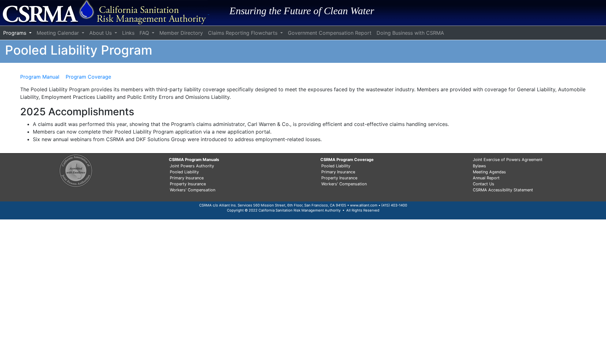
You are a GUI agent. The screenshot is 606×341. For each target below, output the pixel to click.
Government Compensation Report (329, 33)
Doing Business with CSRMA (410, 33)
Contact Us (483, 184)
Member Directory (181, 33)
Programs (15, 33)
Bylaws (479, 166)
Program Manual (40, 77)
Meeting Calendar (58, 33)
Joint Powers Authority (192, 166)
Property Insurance (188, 184)
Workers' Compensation (192, 190)
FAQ (145, 33)
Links (128, 33)
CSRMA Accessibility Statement (503, 190)
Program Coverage (88, 77)
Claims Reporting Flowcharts (243, 33)
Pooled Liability (184, 172)
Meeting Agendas (489, 172)
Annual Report (486, 178)
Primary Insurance (187, 178)
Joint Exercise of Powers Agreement (508, 159)
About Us (101, 33)
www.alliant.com (363, 205)
